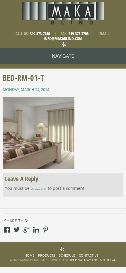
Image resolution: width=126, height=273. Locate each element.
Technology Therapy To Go (93, 259)
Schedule (67, 255)
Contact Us (88, 255)
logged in (39, 189)
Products (46, 255)
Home (29, 255)
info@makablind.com (63, 38)
